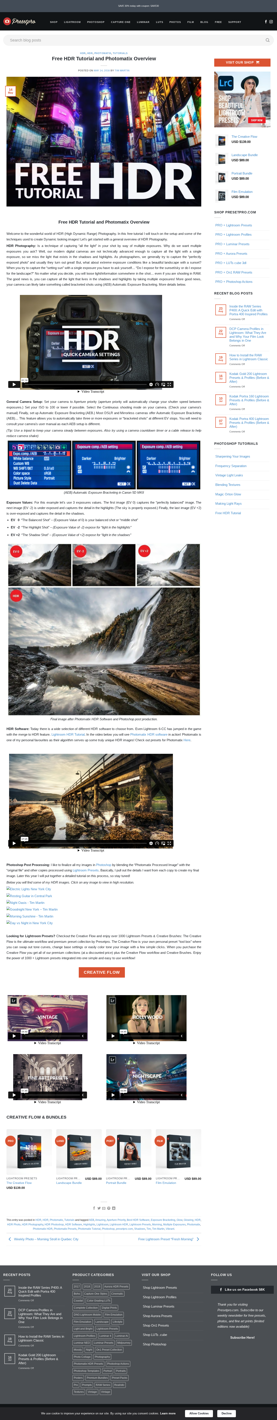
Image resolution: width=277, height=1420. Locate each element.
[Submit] (268, 40)
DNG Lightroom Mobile (87, 1314)
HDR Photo (14, 1224)
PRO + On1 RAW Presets (233, 272)
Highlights (89, 1224)
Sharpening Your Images (232, 456)
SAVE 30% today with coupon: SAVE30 (138, 6)
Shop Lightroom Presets (160, 1287)
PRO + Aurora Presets (231, 253)
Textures (79, 1391)
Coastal (78, 1300)
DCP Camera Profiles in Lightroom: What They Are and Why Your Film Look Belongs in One (247, 334)
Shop (54, 22)
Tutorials (120, 53)
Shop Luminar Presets (158, 1306)
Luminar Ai (121, 1335)
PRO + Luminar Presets (232, 244)
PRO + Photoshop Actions (234, 281)
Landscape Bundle (69, 1183)
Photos (175, 22)
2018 (87, 1286)
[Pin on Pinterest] (108, 1208)
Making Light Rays (228, 503)
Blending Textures (227, 485)
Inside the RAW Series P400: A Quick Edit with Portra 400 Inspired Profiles (248, 310)
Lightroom (72, 22)
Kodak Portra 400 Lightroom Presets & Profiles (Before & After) (249, 422)
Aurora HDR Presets (116, 1286)
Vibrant (170, 1228)
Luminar (143, 22)
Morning (157, 1224)
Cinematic (117, 1293)
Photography (102, 1356)
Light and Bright (83, 1328)
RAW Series (103, 1384)
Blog (204, 22)
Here (187, 740)
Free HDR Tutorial (228, 513)
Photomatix (102, 53)
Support (234, 22)
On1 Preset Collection (109, 1349)
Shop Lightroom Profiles (160, 1297)
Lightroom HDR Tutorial (68, 734)
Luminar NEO (82, 1342)
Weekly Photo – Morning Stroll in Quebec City (46, 1239)
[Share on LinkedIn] (113, 1208)
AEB (91, 1219)
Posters (78, 1377)
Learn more (168, 1413)
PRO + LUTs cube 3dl (230, 263)
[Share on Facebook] (93, 1208)
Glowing (188, 1219)
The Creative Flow (19, 1183)
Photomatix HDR (43, 1228)
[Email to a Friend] (103, 1208)
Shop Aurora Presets (157, 1316)
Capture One (120, 22)
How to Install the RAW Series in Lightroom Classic (248, 357)
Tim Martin (122, 70)
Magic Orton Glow (228, 494)
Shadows (139, 1228)
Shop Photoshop (154, 1344)
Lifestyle (117, 1321)
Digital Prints (109, 1307)
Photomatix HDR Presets (88, 1363)
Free (218, 22)
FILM (190, 22)
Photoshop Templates (86, 1370)
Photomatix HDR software (148, 734)
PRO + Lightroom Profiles (233, 234)
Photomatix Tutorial (89, 1228)
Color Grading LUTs (98, 1300)
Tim (149, 1228)
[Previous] (6, 1163)
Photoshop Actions (118, 1363)
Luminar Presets (103, 1342)
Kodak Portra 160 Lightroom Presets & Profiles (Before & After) (249, 400)
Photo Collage (82, 1356)
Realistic (119, 1384)
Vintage (92, 1391)
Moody (78, 1349)
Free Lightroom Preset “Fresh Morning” (166, 1239)
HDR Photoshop (54, 1224)
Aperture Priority (116, 1219)
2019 (97, 1286)
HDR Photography (32, 1224)
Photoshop (96, 22)
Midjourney (123, 1342)
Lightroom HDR (119, 1224)
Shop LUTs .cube (155, 1335)
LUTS (159, 22)
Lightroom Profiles (84, 1335)
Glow (179, 1219)
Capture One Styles (95, 1293)
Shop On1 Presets (156, 1325)
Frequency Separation (230, 466)
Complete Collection (86, 1307)
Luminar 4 (105, 1335)
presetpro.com (124, 1228)
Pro (76, 1384)
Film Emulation (166, 1183)
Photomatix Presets (65, 1228)
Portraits (121, 1370)
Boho (77, 1293)
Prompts (87, 1384)
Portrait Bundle (116, 1183)
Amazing (100, 1219)
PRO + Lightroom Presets (233, 225)
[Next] (201, 1163)
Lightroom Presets (86, 870)
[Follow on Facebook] (265, 22)
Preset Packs (119, 1377)
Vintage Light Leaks (229, 475)
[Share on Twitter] (98, 1208)
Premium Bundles (97, 1377)
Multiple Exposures (174, 1224)
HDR (83, 53)
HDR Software (73, 1224)
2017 (77, 1286)
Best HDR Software (138, 1219)
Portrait (107, 1370)
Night (89, 1349)
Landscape (102, 1321)
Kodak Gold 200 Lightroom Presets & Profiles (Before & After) (249, 377)
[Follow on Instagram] (271, 22)
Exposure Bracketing (163, 1219)
